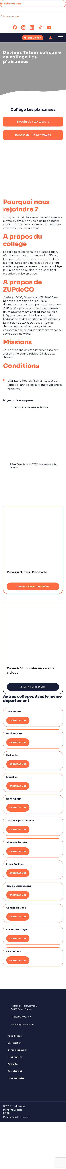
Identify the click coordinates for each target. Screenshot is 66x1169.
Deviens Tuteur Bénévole (33, 586)
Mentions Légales (12, 1109)
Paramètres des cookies (16, 1117)
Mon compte (11, 16)
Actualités (13, 1064)
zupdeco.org (18, 1106)
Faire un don (12, 3)
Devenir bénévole (17, 1050)
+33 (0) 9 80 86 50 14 (21, 1017)
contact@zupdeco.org (22, 1024)
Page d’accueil (15, 1036)
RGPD (6, 1113)
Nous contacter (16, 1078)
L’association (14, 1043)
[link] (15, 27)
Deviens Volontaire (33, 687)
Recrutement (15, 1071)
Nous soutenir (15, 1057)
